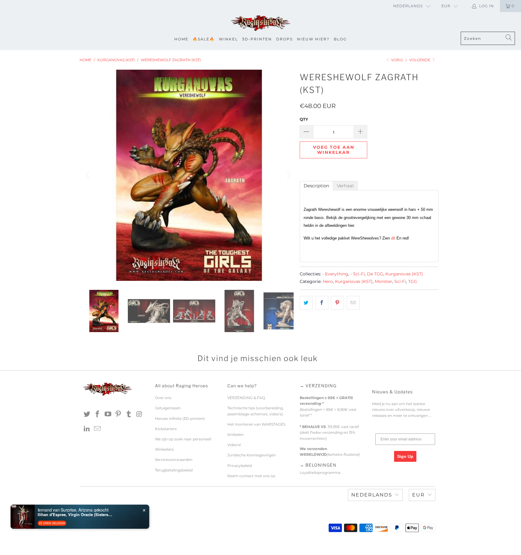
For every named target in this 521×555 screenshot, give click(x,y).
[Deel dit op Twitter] (306, 303)
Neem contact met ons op (251, 476)
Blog (340, 39)
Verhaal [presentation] (345, 186)
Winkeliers (164, 449)
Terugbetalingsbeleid (174, 470)
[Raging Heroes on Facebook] (97, 414)
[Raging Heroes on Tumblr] (129, 414)
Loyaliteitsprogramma (320, 472)
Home (181, 39)
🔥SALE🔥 (204, 39)
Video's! (234, 444)
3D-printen (257, 39)
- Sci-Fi (357, 274)
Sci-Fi (400, 281)
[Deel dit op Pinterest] (337, 303)
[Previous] (88, 175)
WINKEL (228, 39)
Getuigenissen (168, 408)
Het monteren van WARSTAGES (256, 424)
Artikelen (235, 434)
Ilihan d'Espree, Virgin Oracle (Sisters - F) (75, 514)
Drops (284, 39)
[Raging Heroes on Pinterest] (118, 414)
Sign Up (405, 456)
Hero (328, 281)
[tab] (316, 185)
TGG (412, 281)
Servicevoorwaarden (173, 459)
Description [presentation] (316, 186)
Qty (304, 119)
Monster (383, 281)
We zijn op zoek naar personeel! (183, 439)
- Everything (335, 274)
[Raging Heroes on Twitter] (87, 414)
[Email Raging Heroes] (97, 429)
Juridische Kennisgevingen (251, 455)
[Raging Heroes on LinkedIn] (87, 429)
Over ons (163, 397)
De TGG (375, 274)
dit (393, 238)
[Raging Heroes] (260, 23)
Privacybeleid (239, 465)
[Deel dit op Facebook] (321, 303)
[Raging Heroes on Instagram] (139, 414)
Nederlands (408, 6)
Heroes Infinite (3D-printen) (180, 418)
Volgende (420, 60)
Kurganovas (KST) (404, 274)
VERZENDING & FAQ (246, 397)
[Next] (288, 175)
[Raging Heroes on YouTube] (107, 414)
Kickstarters (166, 429)
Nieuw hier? (313, 39)
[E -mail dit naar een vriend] (353, 303)
